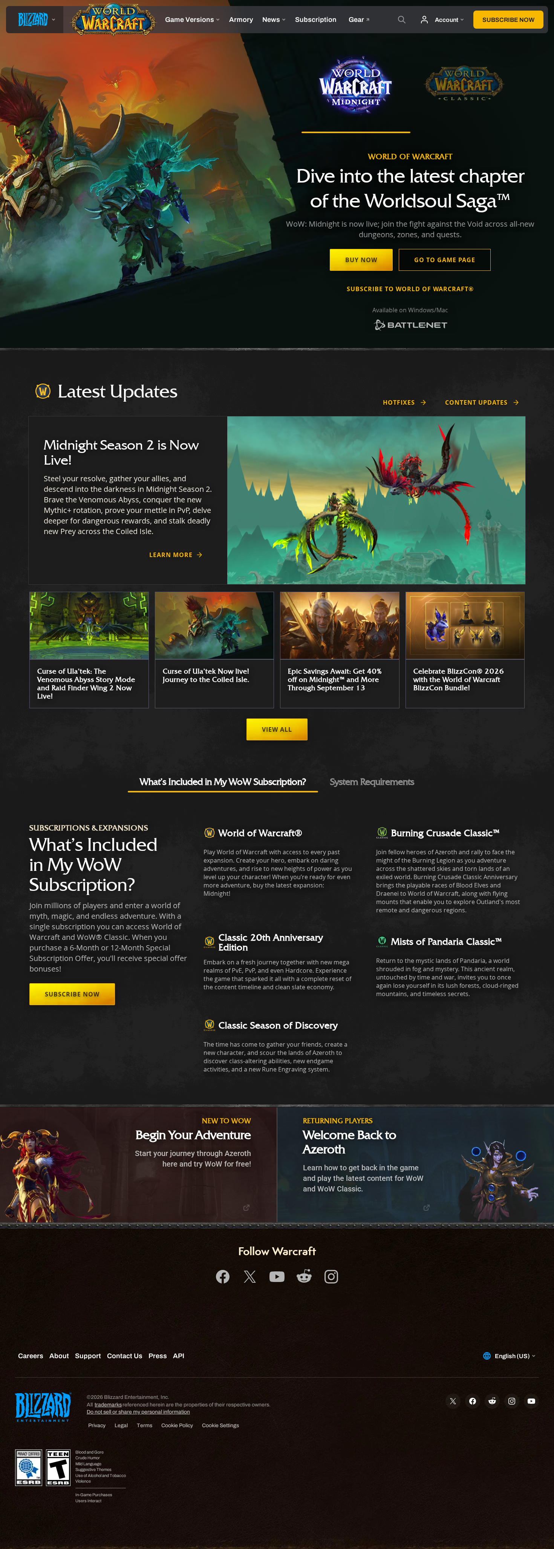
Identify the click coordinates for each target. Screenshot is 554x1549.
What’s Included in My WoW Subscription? (223, 781)
